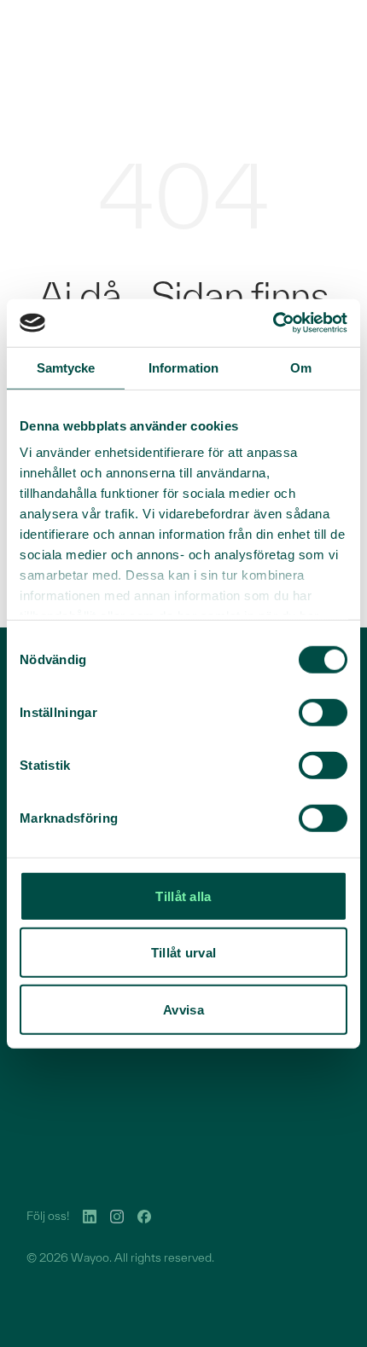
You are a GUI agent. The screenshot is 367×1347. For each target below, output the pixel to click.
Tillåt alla (183, 895)
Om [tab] (301, 367)
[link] (89, 1216)
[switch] (323, 712)
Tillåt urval (184, 952)
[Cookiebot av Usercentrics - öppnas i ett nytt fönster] (272, 323)
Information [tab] (183, 367)
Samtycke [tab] (66, 367)
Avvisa (183, 1009)
